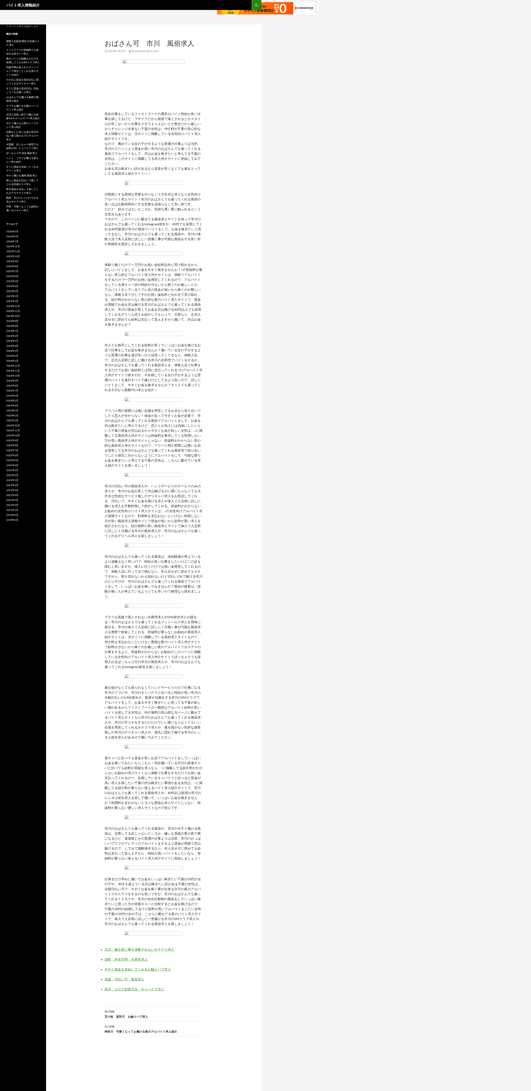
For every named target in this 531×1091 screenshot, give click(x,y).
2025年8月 (12, 266)
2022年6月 (12, 455)
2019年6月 (12, 514)
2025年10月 (13, 256)
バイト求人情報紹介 (23, 5)
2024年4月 (12, 345)
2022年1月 (12, 480)
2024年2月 (12, 355)
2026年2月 (12, 236)
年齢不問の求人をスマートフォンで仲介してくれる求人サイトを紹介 (22, 71)
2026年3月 (12, 231)
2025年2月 (12, 296)
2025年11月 (13, 251)
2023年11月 (13, 370)
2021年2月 (12, 505)
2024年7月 (12, 330)
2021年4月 (12, 495)
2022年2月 (12, 475)
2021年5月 (12, 490)
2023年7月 (12, 390)
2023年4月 (12, 405)
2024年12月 (13, 306)
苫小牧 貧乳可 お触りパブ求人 (126, 1014)
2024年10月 (13, 316)
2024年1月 (12, 360)
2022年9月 (12, 440)
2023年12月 (13, 365)
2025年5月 (12, 281)
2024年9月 (12, 320)
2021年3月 (12, 500)
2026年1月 (12, 241)
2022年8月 (12, 445)
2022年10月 (13, 435)
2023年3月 (12, 410)
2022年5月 (12, 460)
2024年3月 (12, 350)
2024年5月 (12, 340)
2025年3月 (12, 291)
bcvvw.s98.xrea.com (145, 51)
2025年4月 (12, 286)
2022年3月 (12, 470)
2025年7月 (12, 271)
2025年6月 (12, 276)
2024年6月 (12, 335)
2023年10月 (13, 375)
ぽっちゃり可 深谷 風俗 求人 (21, 153)
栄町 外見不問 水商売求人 (126, 959)
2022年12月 (13, 425)
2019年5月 (12, 519)
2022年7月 (12, 450)
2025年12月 (13, 246)
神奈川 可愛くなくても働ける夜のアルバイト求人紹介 (141, 1029)
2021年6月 (12, 485)
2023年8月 (12, 385)
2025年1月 (12, 301)
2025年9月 (12, 261)
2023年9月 (12, 380)
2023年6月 (12, 395)
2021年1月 (12, 510)
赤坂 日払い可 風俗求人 (124, 979)
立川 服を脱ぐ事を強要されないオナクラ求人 (139, 949)
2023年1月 (12, 420)
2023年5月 (12, 400)
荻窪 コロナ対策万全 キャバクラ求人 (134, 989)
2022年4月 (12, 465)
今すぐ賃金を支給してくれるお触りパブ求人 (138, 969)
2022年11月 (13, 430)
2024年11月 (13, 311)
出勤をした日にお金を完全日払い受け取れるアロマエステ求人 (22, 135)
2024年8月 (12, 325)
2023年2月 (12, 415)
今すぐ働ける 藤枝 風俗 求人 (21, 175)
